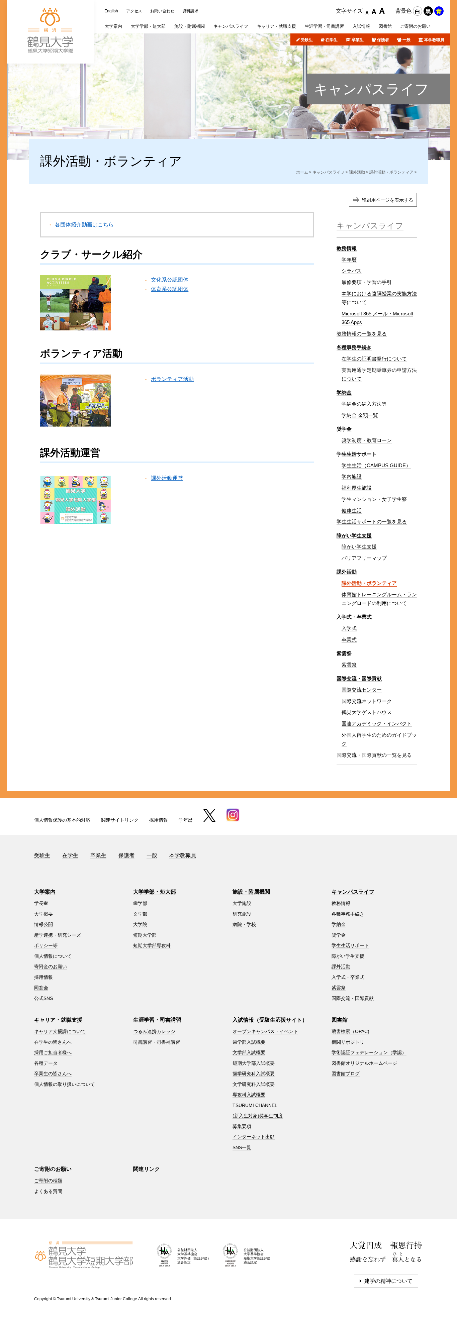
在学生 (332, 39)
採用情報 (158, 820)
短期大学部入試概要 (254, 1063)
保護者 (383, 39)
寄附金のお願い (50, 966)
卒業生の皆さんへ (53, 1073)
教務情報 (347, 248)
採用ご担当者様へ (53, 1052)
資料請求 (190, 11)
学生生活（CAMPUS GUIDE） (376, 465)
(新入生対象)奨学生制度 (258, 1115)
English (111, 11)
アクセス (134, 11)
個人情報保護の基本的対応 (62, 820)
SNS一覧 (242, 1147)
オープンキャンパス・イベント (265, 1031)
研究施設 (242, 914)
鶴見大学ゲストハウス (367, 712)
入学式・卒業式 (354, 617)
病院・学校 (244, 924)
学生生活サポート (357, 454)
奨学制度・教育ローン (367, 440)
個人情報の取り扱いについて (64, 1084)
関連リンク (146, 1169)
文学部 (140, 914)
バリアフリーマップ (364, 558)
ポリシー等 (46, 945)
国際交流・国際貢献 (359, 678)
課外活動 (357, 172)
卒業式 (349, 639)
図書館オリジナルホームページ (364, 1063)
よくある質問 (48, 1191)
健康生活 (352, 510)
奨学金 (344, 429)
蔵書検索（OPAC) (350, 1031)
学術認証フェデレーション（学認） (369, 1052)
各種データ (46, 1063)
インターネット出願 (254, 1136)
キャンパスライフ (371, 89)
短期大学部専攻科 (152, 945)
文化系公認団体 (169, 280)
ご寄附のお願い (53, 1169)
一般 (406, 39)
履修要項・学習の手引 (367, 282)
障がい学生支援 (354, 535)
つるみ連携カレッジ (154, 1031)
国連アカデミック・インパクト (377, 723)
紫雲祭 (349, 665)
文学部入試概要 (249, 1052)
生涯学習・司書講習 (157, 1020)
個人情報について (53, 956)
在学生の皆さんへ (53, 1042)
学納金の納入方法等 (364, 404)
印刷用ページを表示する (387, 200)
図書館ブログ (346, 1073)
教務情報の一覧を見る (362, 333)
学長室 (41, 903)
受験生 (307, 39)
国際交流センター (362, 690)
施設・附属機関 (251, 892)
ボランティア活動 (172, 379)
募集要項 (242, 1126)
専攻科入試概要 (249, 1094)
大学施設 (242, 903)
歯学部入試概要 (249, 1042)
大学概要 (43, 914)
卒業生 (358, 39)
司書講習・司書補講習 (156, 1042)
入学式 (349, 628)
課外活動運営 (167, 478)
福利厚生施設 (357, 488)
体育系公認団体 (169, 289)
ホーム (302, 172)
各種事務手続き (354, 347)
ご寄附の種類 (48, 1180)
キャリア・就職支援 (58, 1020)
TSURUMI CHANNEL (255, 1105)
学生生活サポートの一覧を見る (372, 521)
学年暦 (349, 260)
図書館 (340, 1020)
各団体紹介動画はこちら (84, 224)
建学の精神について (388, 1281)
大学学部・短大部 (154, 892)
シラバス (352, 271)
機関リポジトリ (348, 1042)
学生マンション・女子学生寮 (374, 499)
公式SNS (43, 998)
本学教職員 (434, 39)
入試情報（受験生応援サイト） (270, 1020)
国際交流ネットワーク (367, 701)
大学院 (140, 924)
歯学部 (140, 903)
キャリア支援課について (60, 1031)
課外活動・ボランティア (391, 172)
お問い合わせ (162, 11)
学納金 (344, 392)
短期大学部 (145, 935)
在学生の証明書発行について (374, 359)
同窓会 (41, 987)
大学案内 (45, 892)
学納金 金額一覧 (360, 415)
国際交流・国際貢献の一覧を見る (374, 755)
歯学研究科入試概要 (254, 1073)
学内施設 (352, 476)
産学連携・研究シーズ (57, 935)
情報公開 (43, 924)
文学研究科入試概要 (254, 1084)
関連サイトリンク (120, 820)
